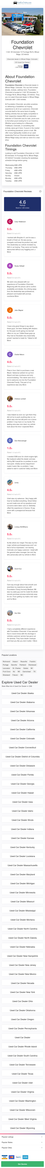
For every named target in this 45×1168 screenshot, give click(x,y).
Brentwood (32, 665)
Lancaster (6, 668)
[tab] (22, 191)
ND (19, 671)
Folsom (15, 675)
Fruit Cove (6, 671)
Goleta (25, 668)
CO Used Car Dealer (22, 62)
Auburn (15, 661)
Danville (14, 665)
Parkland (23, 665)
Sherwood (6, 675)
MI (32, 668)
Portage (5, 665)
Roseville (24, 661)
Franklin (32, 661)
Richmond (6, 661)
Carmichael (27, 671)
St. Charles (17, 668)
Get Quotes (22, 1164)
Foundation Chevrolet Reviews (17, 191)
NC (22, 675)
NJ (14, 671)
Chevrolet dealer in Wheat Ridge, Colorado (22, 59)
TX (34, 671)
